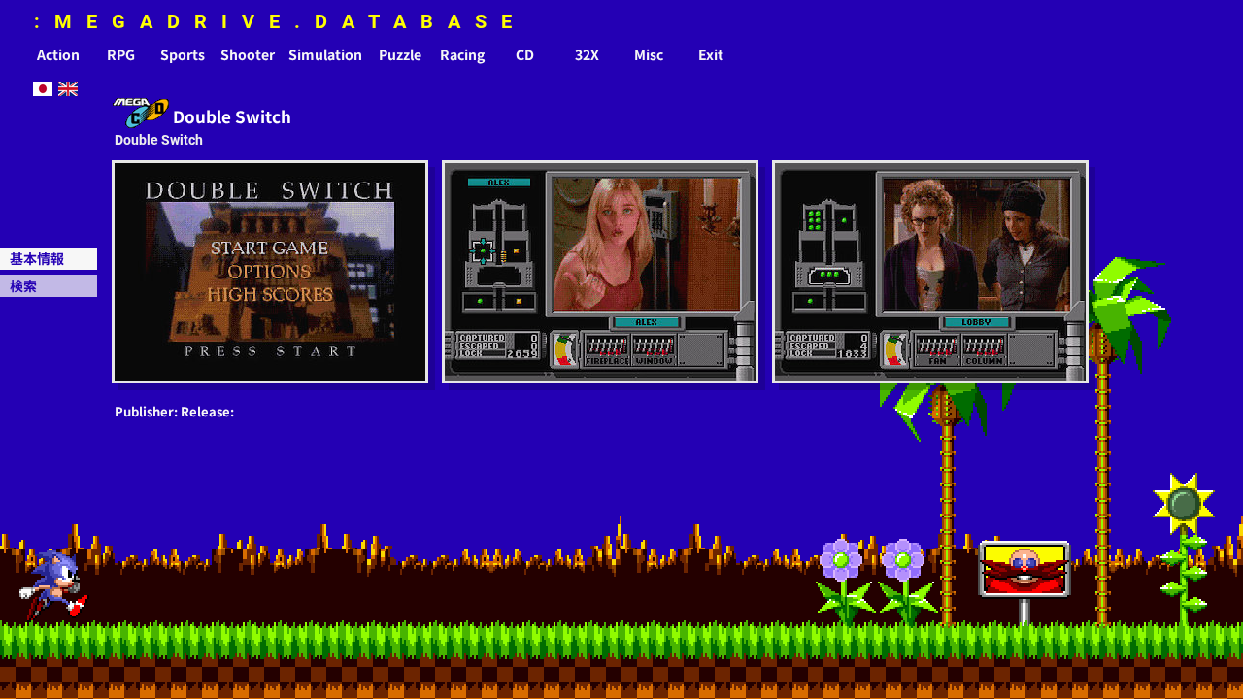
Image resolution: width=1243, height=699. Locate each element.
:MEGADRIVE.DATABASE (280, 21)
